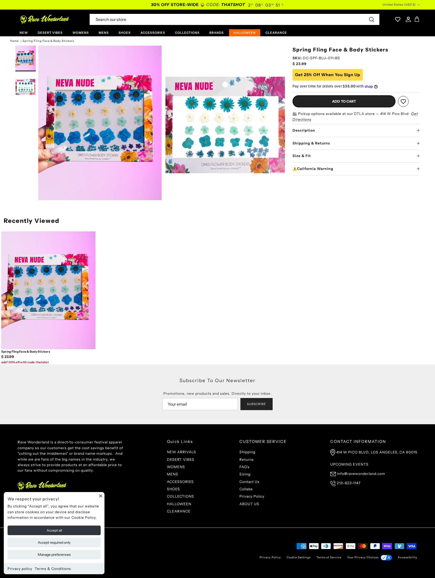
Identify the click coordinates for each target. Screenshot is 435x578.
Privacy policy (20, 568)
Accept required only (54, 542)
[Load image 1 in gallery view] (100, 123)
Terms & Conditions (53, 568)
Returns (246, 459)
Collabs (246, 489)
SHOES (125, 33)
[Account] (407, 19)
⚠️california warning (313, 168)
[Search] (372, 19)
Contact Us (249, 481)
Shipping (247, 452)
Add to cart (344, 101)
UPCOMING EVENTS (349, 464)
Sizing (244, 474)
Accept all (54, 530)
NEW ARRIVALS (181, 452)
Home (14, 41)
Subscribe (256, 404)
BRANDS (216, 33)
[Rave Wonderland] (44, 19)
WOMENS (80, 33)
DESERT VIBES (50, 33)
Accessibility (407, 557)
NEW (24, 33)
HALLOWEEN (245, 33)
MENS (104, 33)
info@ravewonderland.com (361, 473)
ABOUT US (249, 504)
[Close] (100, 496)
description (304, 130)
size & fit (302, 156)
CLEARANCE (276, 33)
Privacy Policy (251, 496)
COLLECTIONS (187, 33)
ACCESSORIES (152, 33)
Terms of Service (328, 557)
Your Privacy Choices (363, 557)
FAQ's (244, 467)
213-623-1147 (348, 483)
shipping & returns (311, 143)
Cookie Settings (299, 557)
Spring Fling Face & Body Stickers (48, 41)
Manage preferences (54, 554)
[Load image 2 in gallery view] (225, 123)
